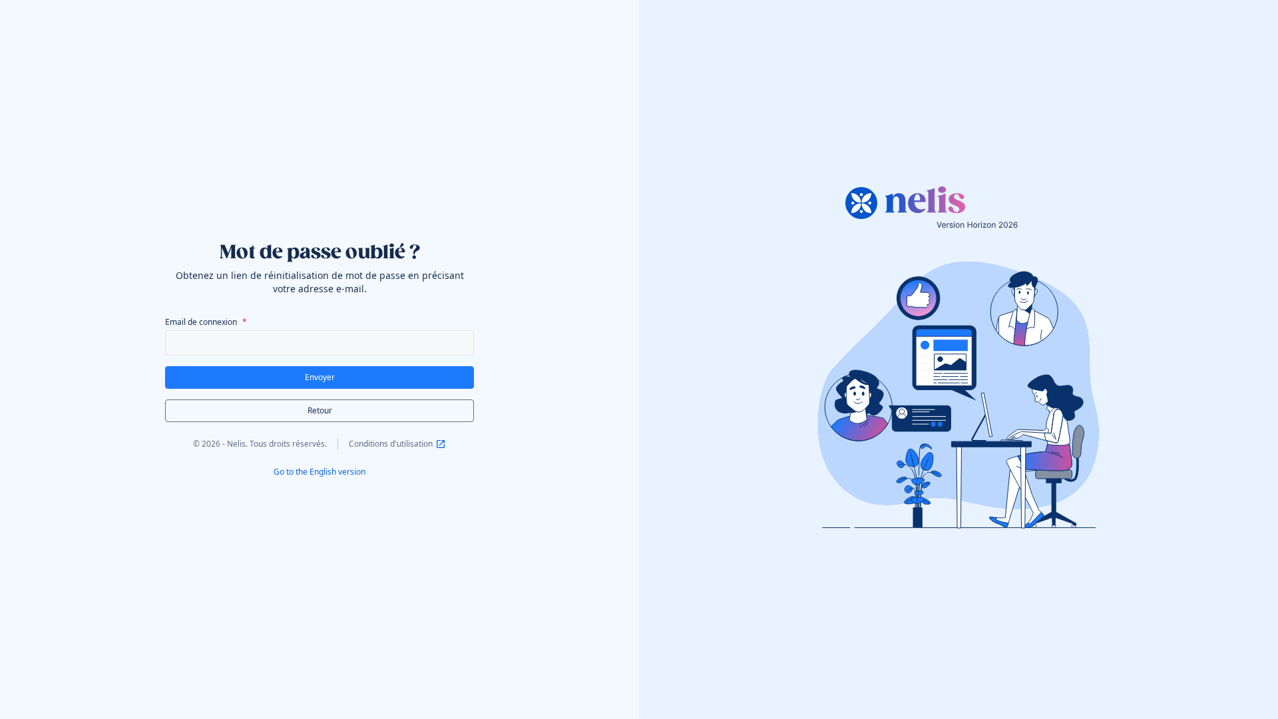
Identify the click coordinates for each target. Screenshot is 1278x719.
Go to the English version (319, 471)
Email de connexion (201, 322)
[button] (319, 377)
